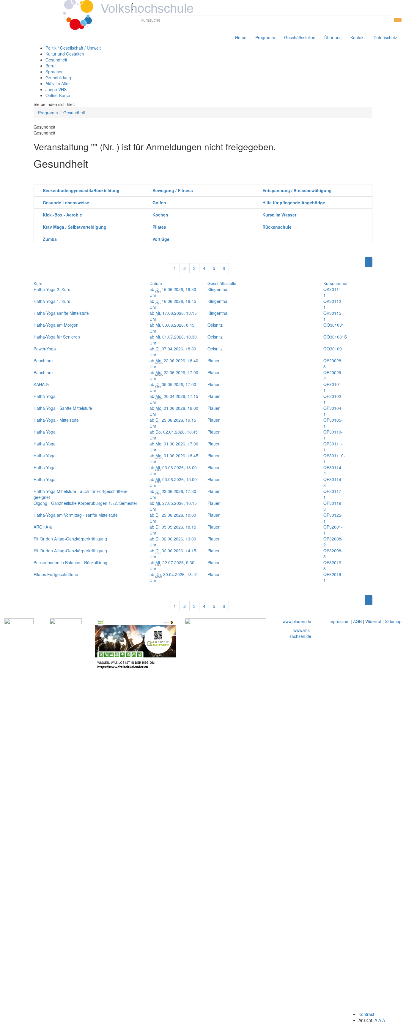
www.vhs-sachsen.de (300, 633)
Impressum (339, 621)
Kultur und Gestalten (64, 54)
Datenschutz (385, 37)
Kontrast (367, 1014)
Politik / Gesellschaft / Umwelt (73, 48)
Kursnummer (335, 283)
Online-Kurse (57, 95)
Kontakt (357, 37)
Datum (156, 283)
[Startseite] (101, 14)
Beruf (50, 66)
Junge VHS (56, 89)
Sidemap (393, 621)
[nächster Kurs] (368, 262)
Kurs (38, 283)
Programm (265, 37)
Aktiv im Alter (57, 83)
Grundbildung (58, 77)
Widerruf (373, 621)
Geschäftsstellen (299, 37)
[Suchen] (398, 20)
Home (240, 37)
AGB (357, 621)
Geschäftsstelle (221, 283)
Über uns (333, 37)
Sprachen (54, 72)
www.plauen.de (297, 621)
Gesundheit (56, 60)
